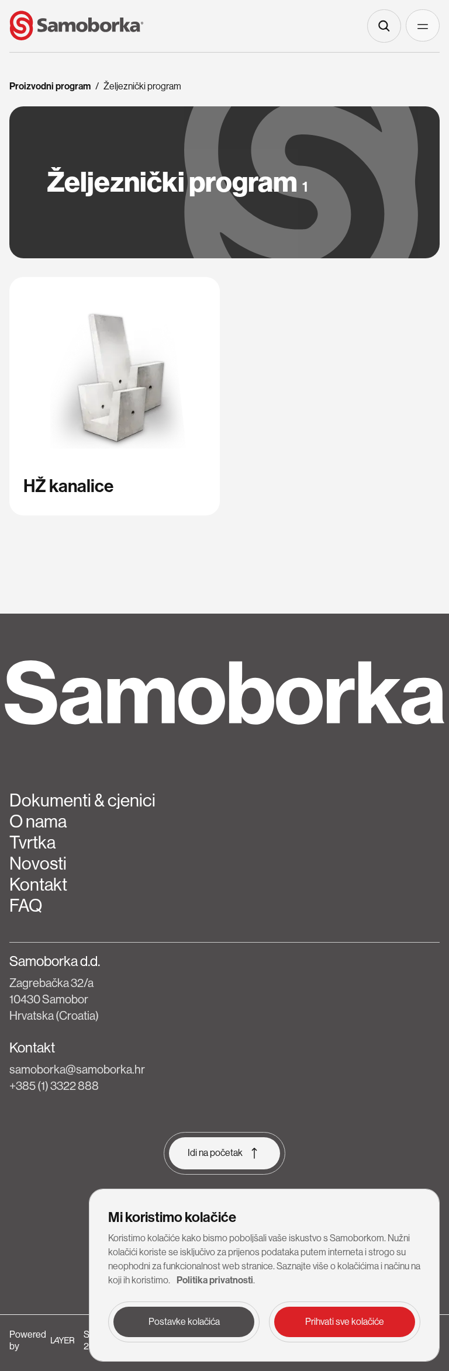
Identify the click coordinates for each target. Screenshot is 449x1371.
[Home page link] (76, 26)
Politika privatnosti (215, 1280)
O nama (38, 822)
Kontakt (38, 885)
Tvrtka (32, 843)
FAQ (25, 906)
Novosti (38, 864)
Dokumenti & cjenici (82, 801)
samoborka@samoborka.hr (77, 1069)
